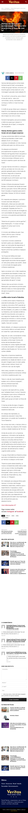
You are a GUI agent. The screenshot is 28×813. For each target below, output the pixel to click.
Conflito (8, 515)
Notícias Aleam (14, 715)
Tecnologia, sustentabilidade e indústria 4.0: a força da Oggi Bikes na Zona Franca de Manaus (18, 553)
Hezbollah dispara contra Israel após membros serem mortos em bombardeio (21, 533)
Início (2, 8)
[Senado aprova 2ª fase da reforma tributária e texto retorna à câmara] (5, 563)
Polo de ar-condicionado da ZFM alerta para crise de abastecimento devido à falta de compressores (18, 544)
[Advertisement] (14, 58)
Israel (17, 515)
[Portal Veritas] (3, 73)
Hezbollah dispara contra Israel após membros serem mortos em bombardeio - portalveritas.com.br (15, 627)
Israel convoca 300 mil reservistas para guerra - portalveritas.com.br (16, 653)
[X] (12, 78)
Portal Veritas (10, 73)
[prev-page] (2, 773)
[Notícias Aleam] (5, 717)
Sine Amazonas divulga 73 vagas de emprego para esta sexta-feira (7, 532)
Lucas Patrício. (14, 810)
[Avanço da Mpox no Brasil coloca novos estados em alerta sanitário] (5, 709)
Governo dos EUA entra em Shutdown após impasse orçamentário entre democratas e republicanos (18, 571)
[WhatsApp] (20, 78)
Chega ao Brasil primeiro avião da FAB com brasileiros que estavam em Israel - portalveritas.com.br (16, 640)
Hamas (13, 515)
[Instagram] (14, 797)
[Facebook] (7, 78)
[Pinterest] (16, 78)
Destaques (7, 8)
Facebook (19, 511)
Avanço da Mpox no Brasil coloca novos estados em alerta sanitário (17, 709)
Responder (3, 635)
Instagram (10, 511)
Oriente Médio (5, 517)
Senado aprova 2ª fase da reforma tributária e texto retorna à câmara (17, 563)
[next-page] (5, 773)
